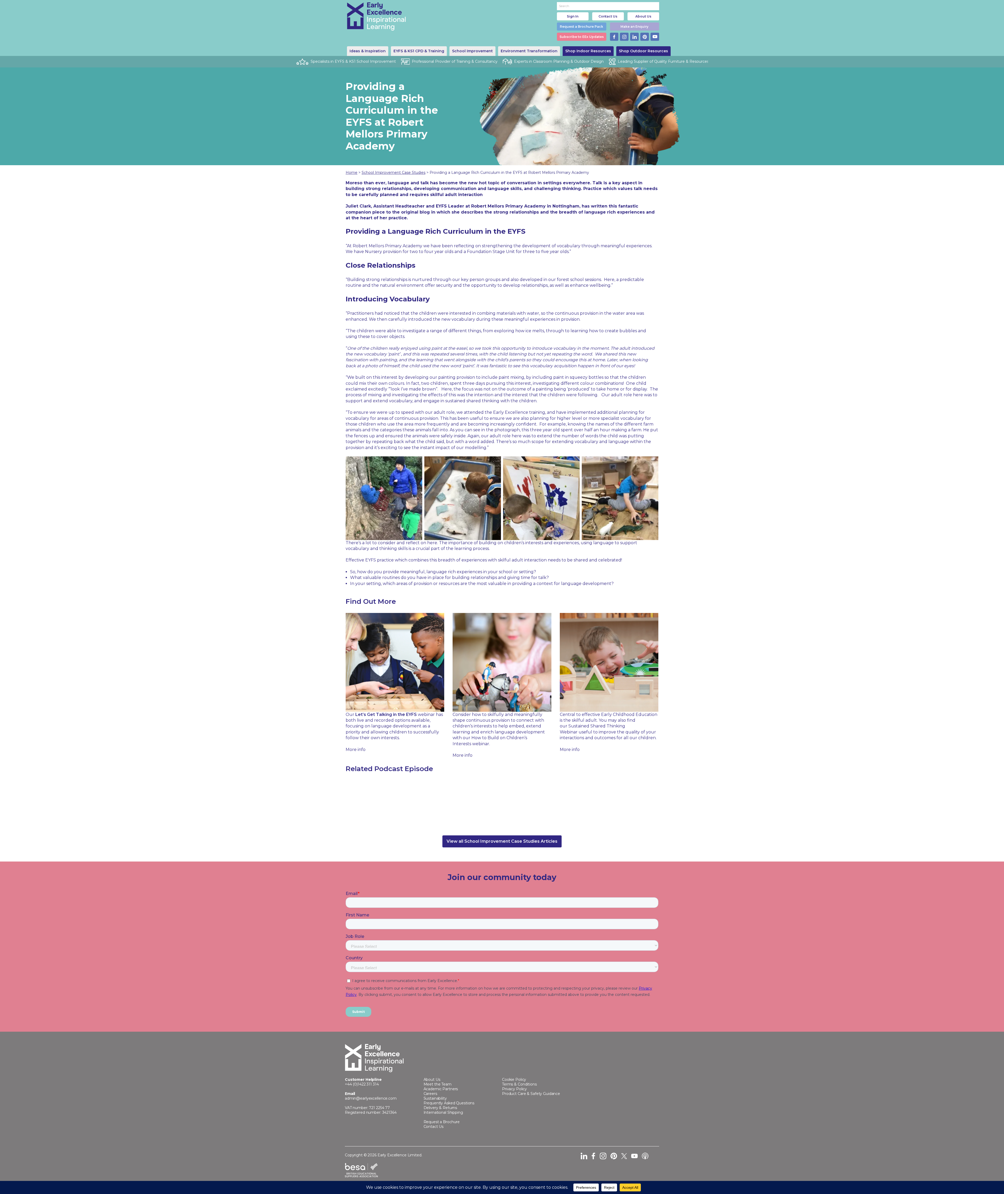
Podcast (645, 1156)
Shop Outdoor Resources (643, 51)
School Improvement (472, 51)
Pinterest (644, 37)
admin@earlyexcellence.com (371, 1098)
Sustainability (435, 1098)
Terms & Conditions (519, 1084)
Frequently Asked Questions (449, 1103)
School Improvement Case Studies (393, 172)
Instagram (624, 37)
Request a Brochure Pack (581, 26)
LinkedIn (634, 37)
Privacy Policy (514, 1089)
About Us (643, 16)
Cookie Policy (514, 1079)
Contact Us (607, 16)
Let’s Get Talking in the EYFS (386, 714)
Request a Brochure (442, 1122)
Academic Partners (441, 1089)
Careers (430, 1093)
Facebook (614, 37)
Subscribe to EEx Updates (582, 37)
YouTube (655, 37)
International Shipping (443, 1112)
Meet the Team (438, 1084)
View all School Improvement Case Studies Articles (502, 841)
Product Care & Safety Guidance (531, 1093)
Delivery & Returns (440, 1107)
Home (351, 172)
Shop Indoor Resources (588, 51)
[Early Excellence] (376, 16)
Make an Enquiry (634, 26)
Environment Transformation (529, 51)
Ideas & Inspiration (368, 51)
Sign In (572, 16)
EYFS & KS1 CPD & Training (418, 51)
